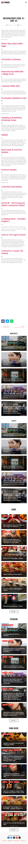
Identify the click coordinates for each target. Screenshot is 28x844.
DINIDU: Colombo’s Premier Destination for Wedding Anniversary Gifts (14, 775)
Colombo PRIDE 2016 (10, 86)
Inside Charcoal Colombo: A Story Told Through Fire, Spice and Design (13, 666)
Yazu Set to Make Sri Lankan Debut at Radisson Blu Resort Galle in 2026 (13, 791)
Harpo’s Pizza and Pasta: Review (12, 574)
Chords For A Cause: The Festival (12, 252)
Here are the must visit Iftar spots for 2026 (14, 823)
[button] (14, 611)
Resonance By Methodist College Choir (12, 72)
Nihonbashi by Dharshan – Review (13, 606)
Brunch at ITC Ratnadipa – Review (13, 558)
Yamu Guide (15, 547)
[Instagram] (14, 838)
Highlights (5, 547)
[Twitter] (11, 838)
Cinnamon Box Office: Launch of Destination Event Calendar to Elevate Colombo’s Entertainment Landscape (13, 681)
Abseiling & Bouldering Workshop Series (11, 119)
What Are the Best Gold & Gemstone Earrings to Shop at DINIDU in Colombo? (14, 650)
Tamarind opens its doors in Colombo (11, 634)
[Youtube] (17, 838)
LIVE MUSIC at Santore (11, 59)
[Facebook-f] (8, 838)
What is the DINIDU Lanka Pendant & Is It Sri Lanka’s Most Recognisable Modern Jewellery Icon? (13, 714)
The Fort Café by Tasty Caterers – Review (13, 589)
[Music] (19, 838)
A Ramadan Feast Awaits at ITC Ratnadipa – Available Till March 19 (13, 807)
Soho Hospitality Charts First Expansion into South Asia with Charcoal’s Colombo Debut (12, 541)
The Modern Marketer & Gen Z (14, 99)
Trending (20, 25)
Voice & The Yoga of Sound (13, 234)
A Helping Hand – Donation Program (13, 220)
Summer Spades (8, 169)
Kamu (10, 547)
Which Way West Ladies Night (12, 44)
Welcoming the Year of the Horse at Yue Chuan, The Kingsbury (13, 525)
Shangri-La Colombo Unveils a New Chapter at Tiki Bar (13, 744)
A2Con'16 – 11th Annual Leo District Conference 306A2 (13, 204)
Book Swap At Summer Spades (11, 151)
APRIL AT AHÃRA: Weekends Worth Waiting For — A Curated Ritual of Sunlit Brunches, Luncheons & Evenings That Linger (13, 758)
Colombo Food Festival (11, 186)
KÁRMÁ (4, 134)
